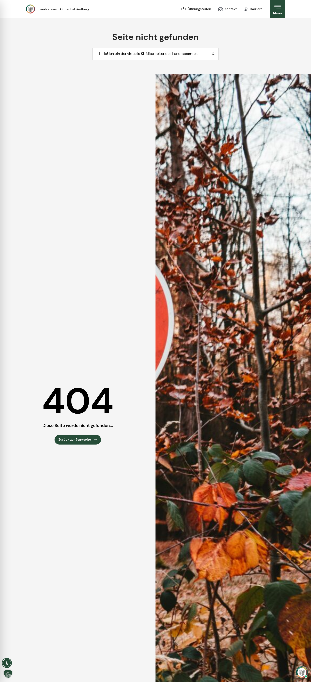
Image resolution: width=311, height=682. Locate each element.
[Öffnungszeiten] (183, 9)
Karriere (256, 9)
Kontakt (231, 9)
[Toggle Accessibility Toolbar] (7, 663)
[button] (8, 674)
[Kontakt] (220, 9)
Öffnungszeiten (199, 9)
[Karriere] (246, 9)
